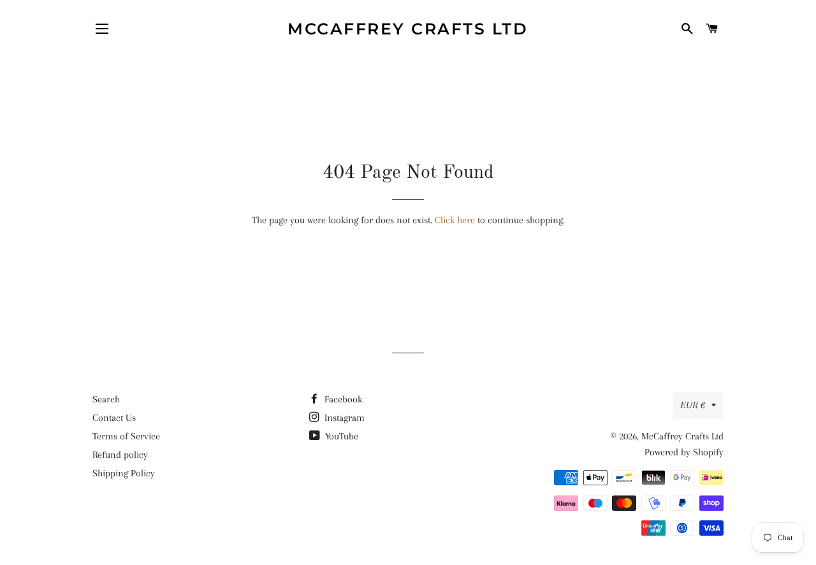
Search (106, 399)
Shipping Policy (123, 473)
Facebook (342, 399)
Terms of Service (126, 436)
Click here (455, 220)
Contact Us (114, 417)
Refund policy (120, 454)
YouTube (340, 436)
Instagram (343, 417)
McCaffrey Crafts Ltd (408, 28)
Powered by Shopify (684, 452)
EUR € (692, 405)
